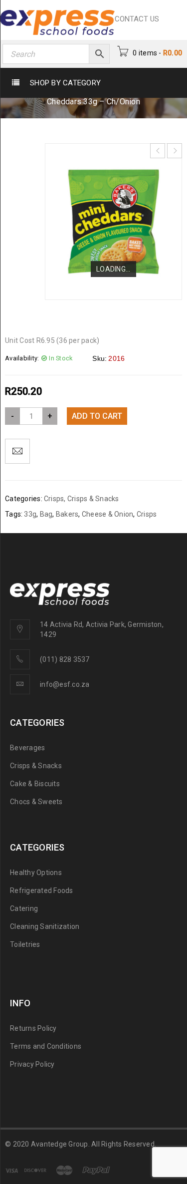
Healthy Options (36, 873)
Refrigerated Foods (41, 890)
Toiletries (25, 944)
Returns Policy (33, 1028)
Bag (46, 514)
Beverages (27, 748)
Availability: (22, 358)
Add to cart (97, 416)
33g (30, 514)
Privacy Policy (32, 1064)
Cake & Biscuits (35, 784)
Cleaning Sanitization (44, 926)
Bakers (67, 514)
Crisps (54, 499)
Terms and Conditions (45, 1046)
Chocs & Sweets (36, 802)
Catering (24, 908)
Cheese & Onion (108, 514)
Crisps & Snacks (93, 499)
